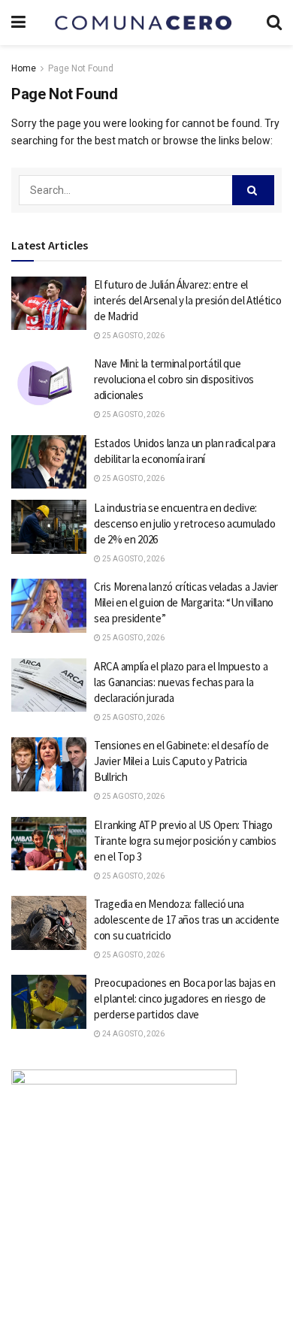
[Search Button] (253, 190)
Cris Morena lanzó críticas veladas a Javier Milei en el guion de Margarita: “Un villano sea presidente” (186, 602)
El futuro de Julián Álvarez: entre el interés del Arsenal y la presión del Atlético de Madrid (188, 300)
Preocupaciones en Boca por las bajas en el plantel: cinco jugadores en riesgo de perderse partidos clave (184, 998)
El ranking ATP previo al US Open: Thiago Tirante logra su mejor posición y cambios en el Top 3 (185, 841)
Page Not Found (80, 68)
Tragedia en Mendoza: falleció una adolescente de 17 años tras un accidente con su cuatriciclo (186, 919)
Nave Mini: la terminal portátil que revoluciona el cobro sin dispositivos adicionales (174, 379)
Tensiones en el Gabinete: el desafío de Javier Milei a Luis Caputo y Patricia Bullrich (181, 761)
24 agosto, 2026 (133, 1034)
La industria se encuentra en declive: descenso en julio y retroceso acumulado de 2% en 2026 (184, 523)
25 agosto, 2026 (133, 335)
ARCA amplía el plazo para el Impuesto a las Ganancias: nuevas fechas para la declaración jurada (180, 682)
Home (23, 68)
